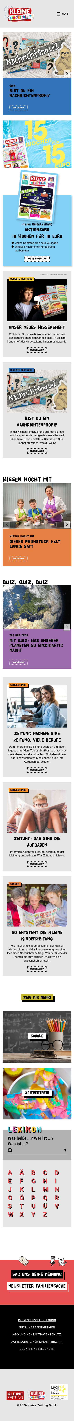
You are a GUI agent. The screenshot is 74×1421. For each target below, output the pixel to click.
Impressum (26, 1320)
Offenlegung (45, 1320)
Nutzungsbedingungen (37, 1327)
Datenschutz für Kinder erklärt (37, 1341)
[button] (67, 73)
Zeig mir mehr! (37, 997)
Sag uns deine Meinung (37, 1274)
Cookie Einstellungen (37, 1348)
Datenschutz (50, 1334)
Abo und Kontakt (26, 1334)
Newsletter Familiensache (37, 1285)
